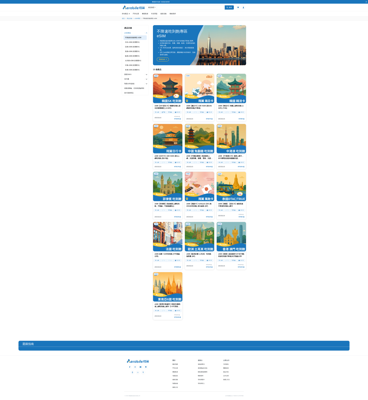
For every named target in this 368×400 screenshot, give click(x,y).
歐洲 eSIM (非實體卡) (132, 56)
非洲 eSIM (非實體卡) (132, 70)
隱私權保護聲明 (202, 372)
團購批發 (226, 368)
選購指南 (162, 59)
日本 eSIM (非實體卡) (132, 42)
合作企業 (226, 375)
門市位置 (136, 13)
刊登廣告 (226, 364)
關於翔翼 (175, 364)
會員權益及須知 (202, 368)
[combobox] (190, 7)
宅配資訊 (175, 375)
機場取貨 (145, 13)
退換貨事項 (201, 364)
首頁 (123, 18)
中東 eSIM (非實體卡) (132, 65)
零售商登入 (201, 383)
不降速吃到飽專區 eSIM (133, 37)
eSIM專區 (137, 18)
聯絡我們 (173, 13)
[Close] (366, 2)
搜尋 (230, 7)
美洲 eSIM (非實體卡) (132, 51)
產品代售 (226, 372)
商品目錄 (129, 18)
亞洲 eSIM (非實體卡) (132, 47)
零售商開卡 (201, 379)
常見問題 (154, 13)
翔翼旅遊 (175, 383)
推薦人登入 (226, 379)
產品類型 (151, 7)
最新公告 (175, 387)
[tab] (135, 33)
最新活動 (163, 13)
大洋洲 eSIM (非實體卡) (133, 60)
